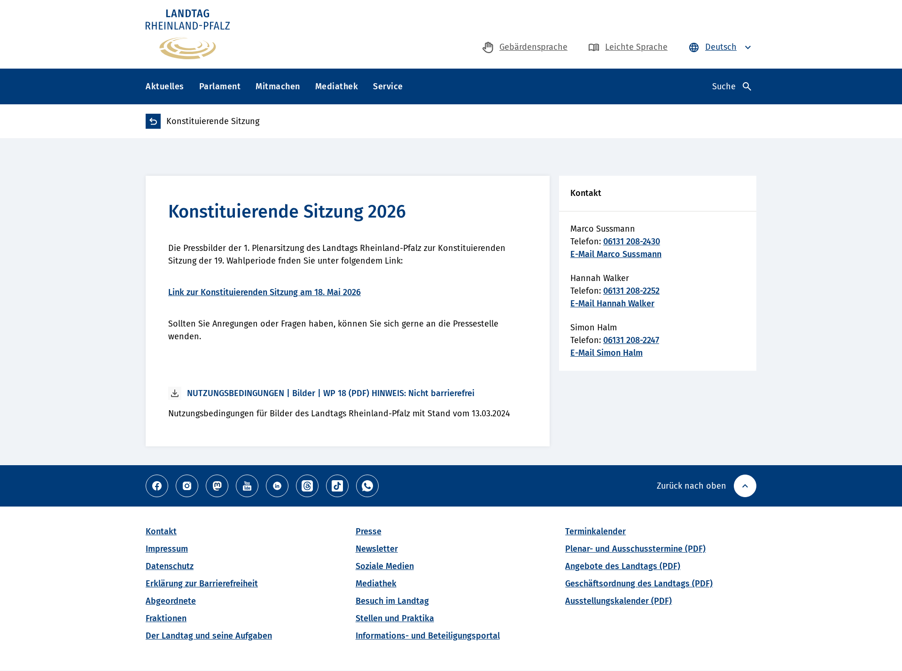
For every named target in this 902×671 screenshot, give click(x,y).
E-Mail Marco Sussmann (615, 254)
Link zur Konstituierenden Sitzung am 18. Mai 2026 (264, 292)
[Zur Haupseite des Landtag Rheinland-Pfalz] (188, 34)
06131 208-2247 (631, 340)
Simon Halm (620, 353)
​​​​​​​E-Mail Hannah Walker (612, 303)
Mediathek (336, 86)
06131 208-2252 (631, 291)
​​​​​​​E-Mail (583, 353)
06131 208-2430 (631, 241)
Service (388, 86)
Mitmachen (278, 86)
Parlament (220, 86)
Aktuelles (165, 86)
